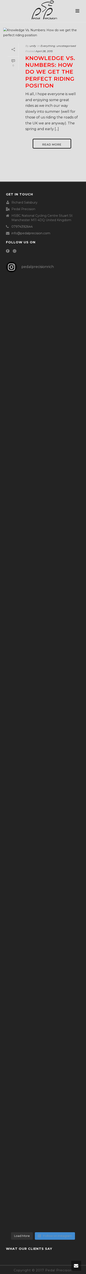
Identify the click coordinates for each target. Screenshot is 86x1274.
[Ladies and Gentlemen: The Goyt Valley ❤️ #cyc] (43, 1104)
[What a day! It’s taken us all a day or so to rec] (43, 557)
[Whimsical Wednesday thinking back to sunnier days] (43, 776)
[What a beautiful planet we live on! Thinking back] (43, 1142)
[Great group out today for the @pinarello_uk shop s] (43, 1051)
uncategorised (66, 45)
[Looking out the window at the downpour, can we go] (43, 293)
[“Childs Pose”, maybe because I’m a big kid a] (43, 687)
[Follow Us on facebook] (7, 251)
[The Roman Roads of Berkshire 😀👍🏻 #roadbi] (43, 1011)
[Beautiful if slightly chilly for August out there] (43, 1031)
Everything (48, 45)
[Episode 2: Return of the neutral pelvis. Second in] (43, 735)
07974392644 (22, 227)
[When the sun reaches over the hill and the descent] (43, 394)
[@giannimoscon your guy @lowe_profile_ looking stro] (43, 1076)
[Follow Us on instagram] (14, 251)
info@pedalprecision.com (30, 233)
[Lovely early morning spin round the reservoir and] (43, 1218)
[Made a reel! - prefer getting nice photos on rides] (43, 811)
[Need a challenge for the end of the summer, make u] (43, 975)
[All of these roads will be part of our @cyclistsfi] (43, 836)
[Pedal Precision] (43, 10)
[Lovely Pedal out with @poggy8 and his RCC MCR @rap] (43, 1188)
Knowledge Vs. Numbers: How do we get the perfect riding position (50, 72)
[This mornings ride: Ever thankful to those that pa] (43, 346)
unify (33, 45)
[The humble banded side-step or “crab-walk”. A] (43, 432)
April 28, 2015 (44, 51)
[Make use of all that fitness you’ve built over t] (43, 899)
